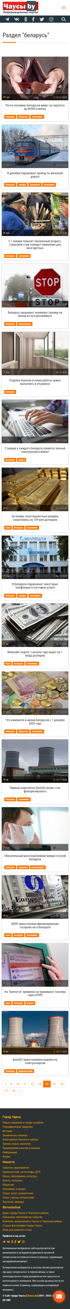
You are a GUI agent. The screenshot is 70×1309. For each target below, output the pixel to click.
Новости (8, 1162)
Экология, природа (13, 1201)
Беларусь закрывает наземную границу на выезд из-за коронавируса (35, 314)
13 (39, 1084)
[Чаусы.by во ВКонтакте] (17, 19)
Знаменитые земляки (15, 1135)
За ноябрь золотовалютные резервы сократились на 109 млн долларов (35, 517)
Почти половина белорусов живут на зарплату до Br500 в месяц (35, 107)
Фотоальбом (11, 1207)
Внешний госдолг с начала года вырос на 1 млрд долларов (35, 653)
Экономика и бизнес (14, 1189)
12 (32, 1084)
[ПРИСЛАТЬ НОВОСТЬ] (59, 1296)
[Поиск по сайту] (63, 19)
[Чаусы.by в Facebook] (33, 19)
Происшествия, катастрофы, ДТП (21, 1172)
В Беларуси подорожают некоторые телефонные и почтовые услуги (35, 585)
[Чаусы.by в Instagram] (51, 19)
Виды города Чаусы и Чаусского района (26, 1213)
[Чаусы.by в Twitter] (42, 19)
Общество (8, 1184)
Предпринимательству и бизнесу (21, 1148)
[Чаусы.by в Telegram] (7, 19)
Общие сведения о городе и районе (23, 1122)
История (7, 1131)
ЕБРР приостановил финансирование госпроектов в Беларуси (35, 925)
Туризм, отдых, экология (16, 1143)
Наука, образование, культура (20, 1176)
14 (46, 1084)
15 (54, 1084)
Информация (10, 1152)
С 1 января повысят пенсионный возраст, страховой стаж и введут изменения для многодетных (35, 244)
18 (13, 1091)
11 (25, 1084)
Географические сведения (18, 1126)
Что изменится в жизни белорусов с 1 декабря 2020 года (35, 721)
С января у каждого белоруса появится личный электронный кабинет (35, 449)
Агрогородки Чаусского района (20, 1139)
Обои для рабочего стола (17, 1229)
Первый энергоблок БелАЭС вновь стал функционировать (35, 789)
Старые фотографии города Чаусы (22, 1225)
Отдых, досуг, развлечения (18, 1193)
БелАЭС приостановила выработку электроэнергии (35, 1061)
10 (17, 1084)
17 (6, 1091)
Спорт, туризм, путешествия (18, 1197)
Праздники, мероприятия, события (22, 1217)
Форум (6, 1156)
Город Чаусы (12, 1117)
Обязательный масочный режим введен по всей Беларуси (35, 857)
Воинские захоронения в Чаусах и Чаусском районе (32, 1221)
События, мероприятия (16, 1167)
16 (61, 1084)
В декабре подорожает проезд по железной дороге (35, 174)
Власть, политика (12, 1180)
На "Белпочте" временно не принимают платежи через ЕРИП (35, 993)
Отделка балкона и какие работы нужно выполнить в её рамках (35, 381)
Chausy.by (32, 1295)
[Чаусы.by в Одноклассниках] (26, 19)
